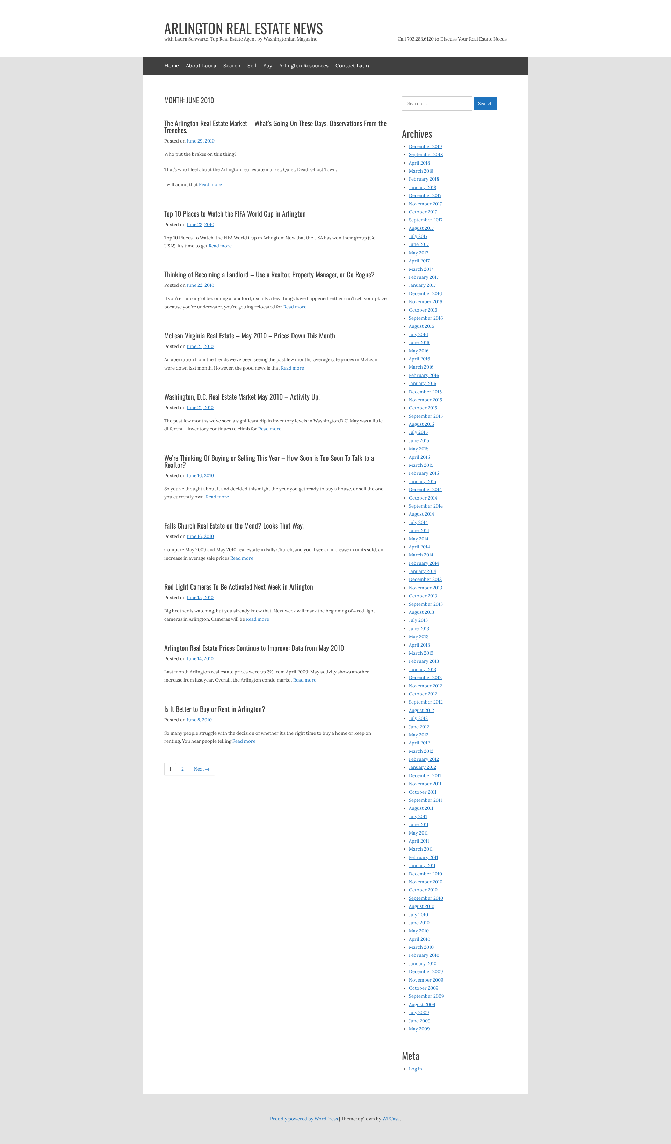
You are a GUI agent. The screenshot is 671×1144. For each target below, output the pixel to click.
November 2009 (426, 980)
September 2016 (426, 318)
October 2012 (423, 694)
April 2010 (419, 939)
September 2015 (426, 416)
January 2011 (422, 865)
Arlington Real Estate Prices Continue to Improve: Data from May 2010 (254, 647)
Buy (267, 65)
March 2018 (421, 171)
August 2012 (421, 710)
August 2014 (421, 514)
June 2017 (419, 244)
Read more (210, 185)
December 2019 (425, 147)
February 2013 (424, 661)
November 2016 (425, 302)
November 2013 (425, 588)
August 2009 (422, 1004)
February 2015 (424, 473)
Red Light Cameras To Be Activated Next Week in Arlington (238, 586)
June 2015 (419, 441)
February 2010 (424, 955)
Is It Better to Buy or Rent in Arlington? (214, 709)
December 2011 (425, 776)
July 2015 (418, 432)
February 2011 (423, 857)
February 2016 (424, 375)
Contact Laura (353, 65)
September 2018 (426, 155)
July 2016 (418, 334)
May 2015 (418, 449)
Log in (415, 1069)
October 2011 (422, 792)
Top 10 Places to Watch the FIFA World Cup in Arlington (235, 213)
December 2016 (425, 294)
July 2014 (418, 522)
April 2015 (419, 457)
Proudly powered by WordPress (304, 1119)
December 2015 (425, 392)
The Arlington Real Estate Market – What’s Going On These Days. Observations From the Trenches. (275, 126)
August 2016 (421, 326)
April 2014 (419, 547)
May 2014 (418, 539)
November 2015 (425, 400)
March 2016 (421, 367)
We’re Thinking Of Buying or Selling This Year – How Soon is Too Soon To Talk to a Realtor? (269, 461)
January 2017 (422, 285)
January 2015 (422, 481)
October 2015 (423, 408)
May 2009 (419, 1029)
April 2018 (419, 163)
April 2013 (419, 645)
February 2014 (424, 563)
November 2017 (425, 204)
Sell (251, 65)
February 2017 (424, 277)
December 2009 (426, 972)
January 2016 (422, 383)
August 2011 (421, 808)
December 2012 (425, 677)
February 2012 (424, 759)
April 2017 (419, 261)
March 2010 (421, 947)
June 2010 (419, 923)
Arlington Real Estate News (243, 27)
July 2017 (418, 236)
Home (171, 65)
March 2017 (421, 269)
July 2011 (418, 816)
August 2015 (421, 424)
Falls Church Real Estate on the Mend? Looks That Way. (234, 525)
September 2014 (426, 506)
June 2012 (419, 727)
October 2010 (423, 890)
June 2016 (419, 342)
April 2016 (419, 359)
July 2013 (418, 620)
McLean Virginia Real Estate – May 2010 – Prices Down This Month (249, 335)
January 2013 (422, 669)
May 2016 (419, 351)
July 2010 (418, 915)
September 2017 (425, 220)
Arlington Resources (304, 65)
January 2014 (422, 571)
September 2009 (426, 996)
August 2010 (421, 906)
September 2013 (426, 604)
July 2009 (419, 1012)
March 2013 (421, 653)
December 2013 (425, 579)
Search (231, 65)
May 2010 (419, 931)
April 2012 (419, 743)
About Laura (201, 65)
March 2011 (421, 849)
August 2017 (421, 228)
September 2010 (426, 898)
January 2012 (422, 767)
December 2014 (425, 490)
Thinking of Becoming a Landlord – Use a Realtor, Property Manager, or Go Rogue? (269, 274)
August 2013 (421, 612)
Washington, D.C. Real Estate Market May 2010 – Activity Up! (242, 396)
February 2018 (424, 179)
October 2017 (423, 212)
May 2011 (418, 833)
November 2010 (425, 882)
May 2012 (418, 735)
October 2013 (423, 596)
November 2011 (425, 784)
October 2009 (424, 988)
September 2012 (426, 702)
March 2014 (421, 555)
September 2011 (425, 800)
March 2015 (421, 465)
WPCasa (391, 1119)
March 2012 (421, 751)
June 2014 (419, 530)
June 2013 (419, 629)
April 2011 (419, 841)
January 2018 (422, 187)
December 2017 (425, 195)
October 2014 (423, 498)
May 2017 (418, 253)
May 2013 (418, 637)
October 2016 (423, 310)
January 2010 (422, 964)
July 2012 (418, 718)
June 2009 (420, 1021)
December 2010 (425, 874)
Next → (202, 769)
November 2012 (425, 686)
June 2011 (418, 825)
